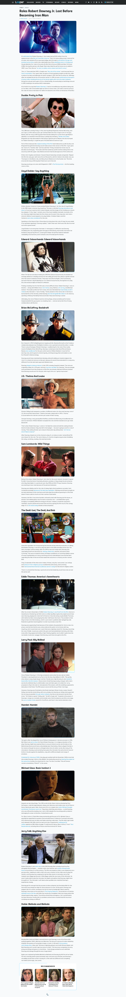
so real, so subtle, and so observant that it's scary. (51, 68)
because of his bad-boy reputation (44, 490)
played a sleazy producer (34, 365)
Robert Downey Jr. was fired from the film (55, 612)
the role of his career (54, 71)
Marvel (27, 7)
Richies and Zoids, (64, 136)
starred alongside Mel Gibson (56, 294)
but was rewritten (51, 367)
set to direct (34, 742)
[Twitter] (91, 2)
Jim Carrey (61, 288)
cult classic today (33, 505)
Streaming (49, 2)
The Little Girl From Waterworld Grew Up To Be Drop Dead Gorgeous (40, 985)
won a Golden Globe (29, 700)
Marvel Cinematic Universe (41, 58)
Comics (63, 2)
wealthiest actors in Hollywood (63, 62)
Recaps (57, 2)
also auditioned (30, 351)
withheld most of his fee (28, 893)
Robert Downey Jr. (41, 86)
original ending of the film (44, 144)
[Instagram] (94, 2)
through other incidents (43, 694)
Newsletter (110, 2)
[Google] (99, 2)
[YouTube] (88, 2)
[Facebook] (86, 2)
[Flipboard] (96, 2)
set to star (38, 866)
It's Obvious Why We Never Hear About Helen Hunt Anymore (67, 984)
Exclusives (30, 2)
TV (43, 2)
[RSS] (102, 2)
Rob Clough (24, 18)
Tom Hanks (45, 288)
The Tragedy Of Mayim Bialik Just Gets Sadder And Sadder (27, 984)
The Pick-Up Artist (58, 164)
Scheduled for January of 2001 (30, 757)
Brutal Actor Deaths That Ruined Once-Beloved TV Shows (54, 984)
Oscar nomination (26, 73)
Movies (38, 2)
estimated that (27, 56)
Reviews (70, 2)
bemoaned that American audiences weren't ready (39, 566)
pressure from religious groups (33, 565)
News (77, 2)
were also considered (33, 218)
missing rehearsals (48, 551)
